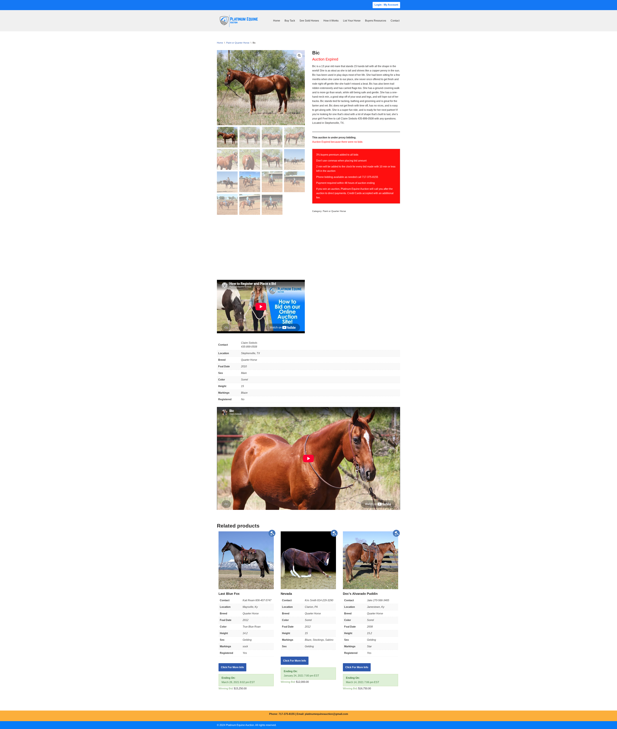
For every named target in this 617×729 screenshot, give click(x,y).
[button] (299, 55)
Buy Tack (290, 20)
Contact (395, 20)
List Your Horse (352, 20)
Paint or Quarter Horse (237, 42)
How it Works (331, 20)
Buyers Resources (375, 20)
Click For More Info (232, 667)
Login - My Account (386, 4)
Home (276, 20)
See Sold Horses (309, 20)
